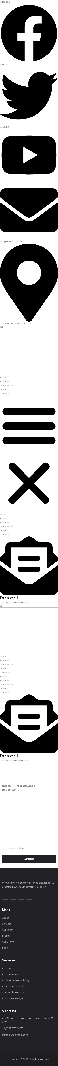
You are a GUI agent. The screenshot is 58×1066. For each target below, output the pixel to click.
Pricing (6, 935)
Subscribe (29, 858)
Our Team (7, 929)
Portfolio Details (11, 974)
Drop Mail (9, 598)
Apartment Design (12, 998)
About (5, 918)
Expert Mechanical (12, 986)
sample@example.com (15, 1034)
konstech (15, 1059)
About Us (5, 381)
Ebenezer (7, 786)
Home (3, 377)
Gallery (4, 389)
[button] (29, 456)
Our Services (7, 385)
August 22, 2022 (26, 786)
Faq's (5, 947)
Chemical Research (13, 992)
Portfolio (7, 968)
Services (6, 923)
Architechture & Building (15, 980)
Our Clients (8, 941)
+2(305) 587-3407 (12, 1028)
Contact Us (6, 393)
